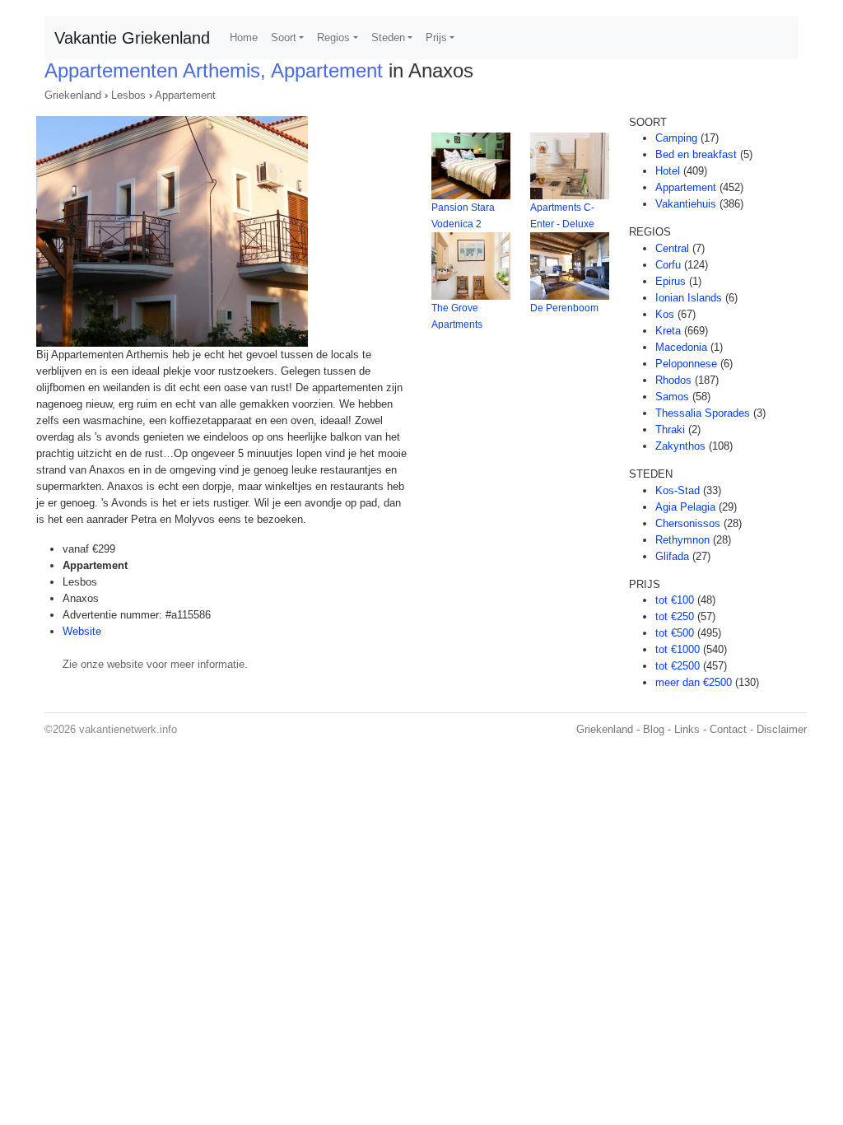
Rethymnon (682, 540)
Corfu (668, 265)
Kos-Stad (677, 490)
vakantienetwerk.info (128, 729)
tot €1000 (677, 649)
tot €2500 (677, 666)
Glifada (672, 556)
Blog (653, 729)
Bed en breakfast (696, 154)
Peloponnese (686, 363)
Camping (676, 138)
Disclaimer (782, 729)
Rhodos (673, 380)
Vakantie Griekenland (132, 38)
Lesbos (128, 95)
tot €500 (674, 633)
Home (244, 37)
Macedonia (681, 347)
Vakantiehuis (685, 204)
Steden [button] (388, 37)
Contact (728, 729)
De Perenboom (564, 308)
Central (672, 248)
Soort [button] (283, 37)
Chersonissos (687, 523)
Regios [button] (333, 37)
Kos (664, 314)
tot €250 (674, 616)
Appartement (185, 95)
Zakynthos (680, 446)
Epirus (670, 281)
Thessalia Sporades (702, 413)
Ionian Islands (688, 298)
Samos (672, 396)
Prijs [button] (436, 37)
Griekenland (72, 95)
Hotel (667, 171)
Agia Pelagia (685, 507)
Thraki (670, 429)
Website (82, 631)
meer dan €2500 (693, 682)
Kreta (668, 330)
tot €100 (674, 600)
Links (687, 729)
